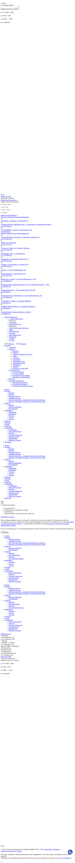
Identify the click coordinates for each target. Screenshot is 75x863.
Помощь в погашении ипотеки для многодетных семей (27, 401)
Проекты (8, 345)
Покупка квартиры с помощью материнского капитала (27, 400)
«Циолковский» (14, 331)
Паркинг (8, 421)
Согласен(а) (5, 532)
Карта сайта (48, 849)
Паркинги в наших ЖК (20, 368)
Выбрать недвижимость (9, 200)
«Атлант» (12, 340)
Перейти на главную (8, 517)
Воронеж (23, 344)
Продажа (12, 416)
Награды (11, 433)
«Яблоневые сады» (15, 335)
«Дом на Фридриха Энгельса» (19, 328)
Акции (7, 389)
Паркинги (10, 217)
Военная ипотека (14, 396)
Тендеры (7, 423)
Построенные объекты (16, 381)
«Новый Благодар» (15, 324)
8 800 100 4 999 (6, 657)
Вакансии (8, 426)
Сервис (7, 424)
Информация (13, 438)
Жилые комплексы (11, 317)
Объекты (4, 217)
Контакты (8, 442)
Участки (11, 419)
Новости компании (15, 407)
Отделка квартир (14, 370)
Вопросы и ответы (15, 440)
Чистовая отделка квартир (21, 375)
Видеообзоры (13, 408)
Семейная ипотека (15, 398)
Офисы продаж (6, 634)
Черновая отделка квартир (21, 377)
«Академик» (13, 322)
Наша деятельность (15, 431)
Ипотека (7, 391)
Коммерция (25, 217)
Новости (7, 403)
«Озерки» (12, 338)
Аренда (11, 417)
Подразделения (14, 437)
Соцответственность (15, 435)
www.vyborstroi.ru (65, 858)
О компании (9, 428)
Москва (11, 344)
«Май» (11, 330)
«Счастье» (12, 333)
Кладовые (17, 217)
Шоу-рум (12, 379)
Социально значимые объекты (22, 386)
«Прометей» (13, 337)
